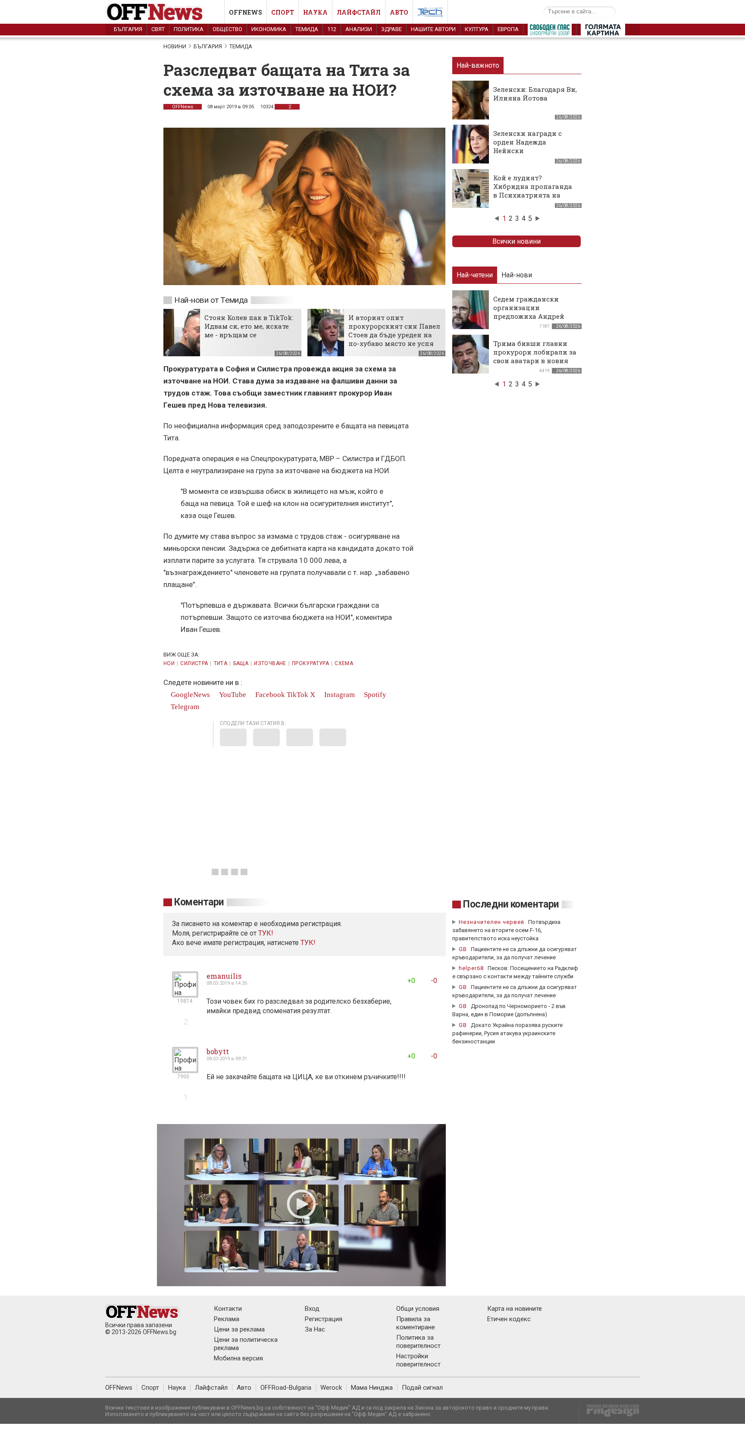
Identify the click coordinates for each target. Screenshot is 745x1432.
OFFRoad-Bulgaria (285, 1387)
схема (344, 663)
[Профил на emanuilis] (185, 994)
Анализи (358, 29)
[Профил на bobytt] (185, 1069)
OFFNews (182, 107)
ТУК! (308, 943)
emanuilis (224, 975)
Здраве (391, 29)
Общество (227, 29)
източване (270, 663)
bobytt (218, 1051)
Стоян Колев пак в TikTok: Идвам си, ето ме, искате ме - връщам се (248, 326)
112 (331, 29)
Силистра (194, 663)
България (128, 29)
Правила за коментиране (415, 1323)
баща (240, 663)
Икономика (268, 29)
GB (463, 949)
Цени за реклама (239, 1329)
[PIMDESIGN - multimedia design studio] (609, 1413)
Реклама (226, 1319)
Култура (476, 29)
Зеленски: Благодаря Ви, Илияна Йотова (535, 93)
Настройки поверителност (418, 1360)
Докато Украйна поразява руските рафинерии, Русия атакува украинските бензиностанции (507, 1033)
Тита (220, 663)
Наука (315, 12)
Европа (508, 29)
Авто (399, 12)
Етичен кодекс (509, 1319)
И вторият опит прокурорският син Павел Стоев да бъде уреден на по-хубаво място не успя (394, 330)
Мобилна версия (238, 1358)
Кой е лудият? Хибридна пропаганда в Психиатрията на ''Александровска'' (532, 190)
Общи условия (417, 1309)
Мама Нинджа (372, 1387)
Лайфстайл (359, 12)
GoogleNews (189, 694)
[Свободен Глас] (549, 31)
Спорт (282, 12)
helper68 (471, 968)
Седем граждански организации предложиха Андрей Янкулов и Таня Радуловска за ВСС (528, 316)
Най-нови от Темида (211, 300)
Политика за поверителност (418, 1342)
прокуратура (310, 663)
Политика (188, 29)
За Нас (315, 1329)
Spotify (374, 694)
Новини (174, 46)
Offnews (245, 12)
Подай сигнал (422, 1387)
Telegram (184, 706)
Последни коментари (511, 904)
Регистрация (323, 1319)
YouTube (231, 694)
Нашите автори (433, 29)
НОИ (169, 663)
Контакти (228, 1309)
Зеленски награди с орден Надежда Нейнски (527, 142)
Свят (158, 29)
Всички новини (516, 241)
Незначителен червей (491, 922)
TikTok (297, 694)
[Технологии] (430, 14)
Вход (312, 1309)
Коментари (199, 902)
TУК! (265, 933)
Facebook (269, 694)
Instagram (338, 694)
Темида (306, 29)
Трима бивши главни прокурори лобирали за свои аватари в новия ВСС (534, 356)
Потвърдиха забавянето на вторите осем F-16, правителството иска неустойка (506, 930)
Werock (331, 1387)
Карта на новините (514, 1309)
